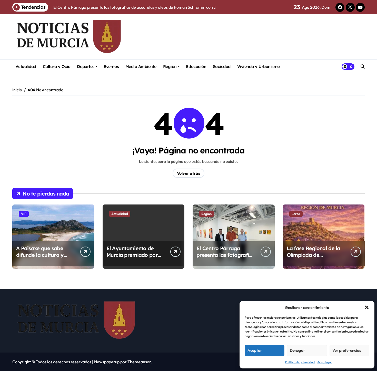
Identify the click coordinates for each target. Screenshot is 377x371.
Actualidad (26, 66)
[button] (366, 307)
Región (170, 66)
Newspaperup (107, 361)
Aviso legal (324, 362)
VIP (23, 214)
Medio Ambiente (140, 66)
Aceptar (254, 350)
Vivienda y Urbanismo (258, 66)
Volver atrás (188, 173)
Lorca (296, 214)
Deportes (85, 66)
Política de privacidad (300, 362)
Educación (196, 66)
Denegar (297, 350)
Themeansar (139, 361)
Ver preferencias (346, 350)
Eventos (111, 66)
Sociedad (222, 66)
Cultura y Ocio (57, 66)
